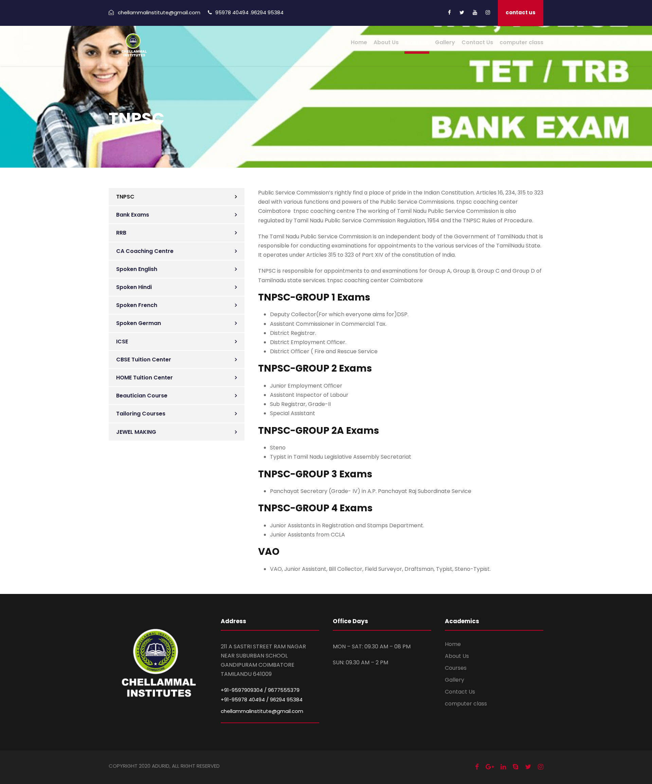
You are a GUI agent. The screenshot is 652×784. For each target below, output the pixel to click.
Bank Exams (132, 215)
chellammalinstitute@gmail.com (262, 711)
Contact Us (477, 42)
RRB (121, 233)
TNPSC (125, 197)
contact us (521, 12)
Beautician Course (141, 395)
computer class (521, 42)
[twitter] (461, 12)
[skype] (515, 766)
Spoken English (136, 269)
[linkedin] (503, 766)
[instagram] (488, 12)
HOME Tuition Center (144, 377)
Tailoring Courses (140, 413)
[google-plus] (490, 766)
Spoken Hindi (134, 287)
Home (359, 42)
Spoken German (138, 323)
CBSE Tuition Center (143, 359)
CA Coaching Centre (145, 251)
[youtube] (475, 12)
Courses (417, 42)
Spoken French (136, 305)
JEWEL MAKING (136, 432)
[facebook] (449, 12)
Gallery (445, 42)
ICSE (122, 341)
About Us (386, 42)
